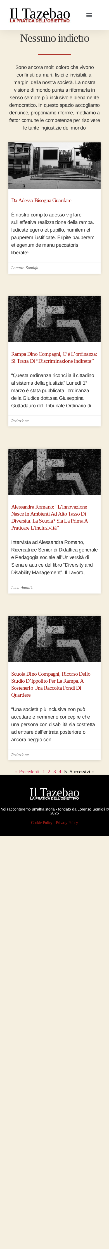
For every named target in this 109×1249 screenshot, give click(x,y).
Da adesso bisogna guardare (41, 200)
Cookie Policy (42, 822)
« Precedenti (27, 771)
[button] (89, 15)
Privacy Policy (67, 822)
